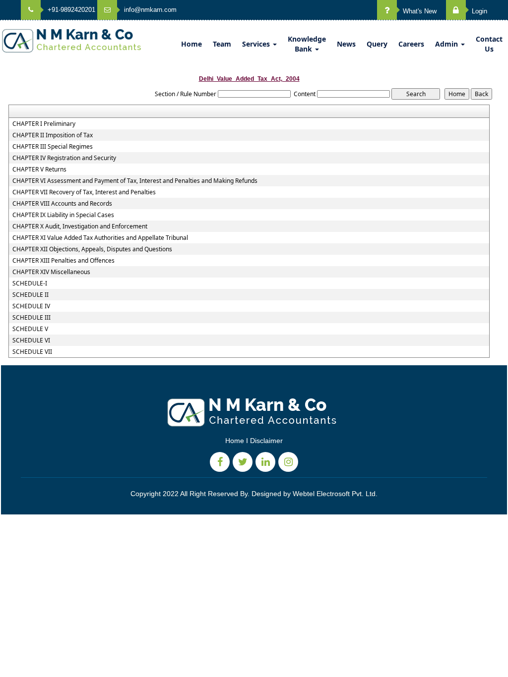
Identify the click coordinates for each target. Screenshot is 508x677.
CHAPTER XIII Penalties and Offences (63, 261)
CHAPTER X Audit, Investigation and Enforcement (79, 226)
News (346, 44)
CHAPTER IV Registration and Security (64, 158)
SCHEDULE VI (31, 340)
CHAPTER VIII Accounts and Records (62, 204)
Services (257, 44)
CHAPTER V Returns (39, 169)
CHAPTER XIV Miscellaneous (51, 272)
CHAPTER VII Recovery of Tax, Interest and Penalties (84, 192)
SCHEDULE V (30, 329)
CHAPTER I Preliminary (43, 124)
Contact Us (489, 44)
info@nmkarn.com (149, 9)
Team (222, 44)
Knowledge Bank (307, 44)
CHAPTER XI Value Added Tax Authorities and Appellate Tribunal (100, 238)
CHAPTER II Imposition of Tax (52, 135)
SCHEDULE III (31, 318)
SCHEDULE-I (29, 283)
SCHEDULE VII (32, 352)
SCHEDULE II (30, 295)
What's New (419, 11)
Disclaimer (266, 441)
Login (478, 11)
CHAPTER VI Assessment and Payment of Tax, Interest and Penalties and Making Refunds (134, 181)
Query (377, 44)
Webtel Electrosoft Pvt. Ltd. (335, 494)
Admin (447, 44)
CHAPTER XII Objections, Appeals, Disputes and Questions (92, 249)
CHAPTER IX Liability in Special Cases (63, 215)
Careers (411, 44)
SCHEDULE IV (31, 306)
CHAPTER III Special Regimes (52, 147)
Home (191, 44)
